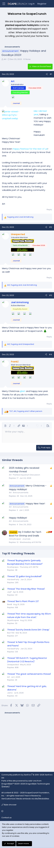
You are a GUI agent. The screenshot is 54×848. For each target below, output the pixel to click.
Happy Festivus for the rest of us (30, 148)
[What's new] (50, 3)
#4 (50, 354)
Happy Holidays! (18, 517)
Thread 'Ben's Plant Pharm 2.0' (23, 601)
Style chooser (10, 804)
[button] (5, 425)
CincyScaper (15, 539)
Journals (26, 539)
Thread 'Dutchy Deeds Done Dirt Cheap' (28, 629)
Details (5, 786)
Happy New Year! (35, 503)
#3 (50, 295)
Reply (49, 209)
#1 (51, 74)
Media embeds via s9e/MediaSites (32, 798)
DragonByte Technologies (37, 783)
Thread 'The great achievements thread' (29, 673)
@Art (22, 391)
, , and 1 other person (25, 411)
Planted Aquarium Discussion (26, 474)
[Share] (47, 74)
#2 (50, 227)
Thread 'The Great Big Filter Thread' (26, 588)
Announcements (20, 492)
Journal (16, 103)
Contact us (6, 817)
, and (22, 285)
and (20, 217)
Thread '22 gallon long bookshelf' (24, 576)
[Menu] (4, 3)
